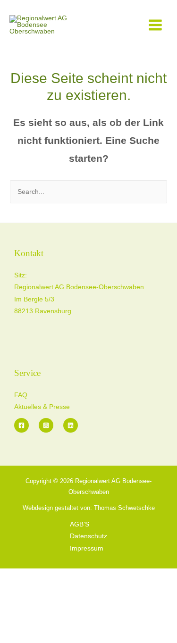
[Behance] (70, 425)
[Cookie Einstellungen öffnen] (71, 637)
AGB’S (79, 524)
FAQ (20, 395)
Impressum (86, 548)
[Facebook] (21, 425)
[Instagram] (46, 425)
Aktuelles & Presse (42, 406)
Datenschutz (88, 536)
